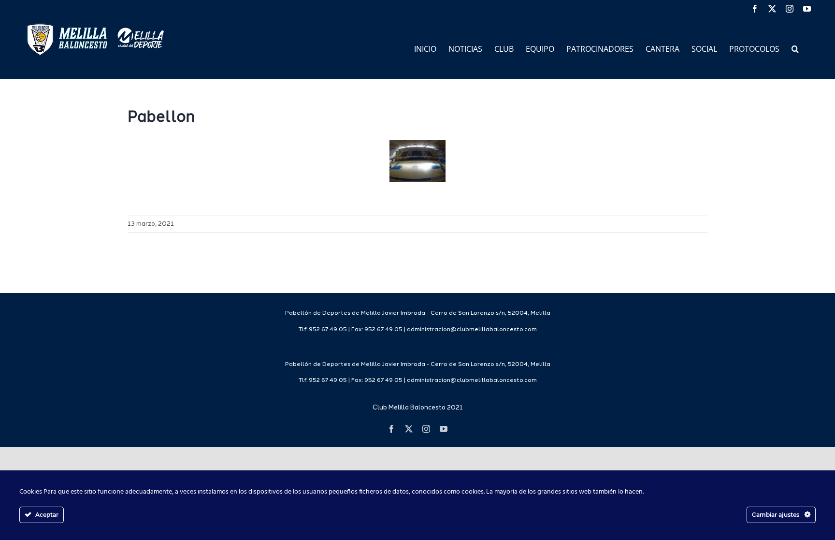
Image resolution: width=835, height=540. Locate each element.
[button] (795, 48)
